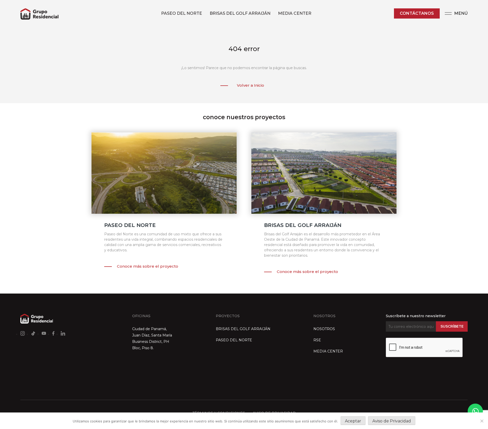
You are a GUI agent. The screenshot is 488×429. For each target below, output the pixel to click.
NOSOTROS (324, 329)
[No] (481, 420)
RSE (317, 340)
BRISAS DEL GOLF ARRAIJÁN (240, 13)
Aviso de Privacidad (391, 421)
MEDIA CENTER (294, 13)
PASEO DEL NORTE (181, 13)
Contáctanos (417, 13)
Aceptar (353, 421)
